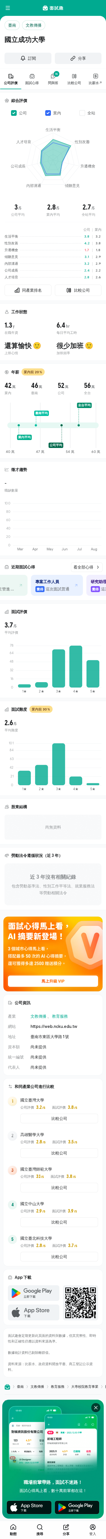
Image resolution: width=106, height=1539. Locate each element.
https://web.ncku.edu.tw (54, 1026)
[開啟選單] (8, 8)
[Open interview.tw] (7, 1387)
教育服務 (60, 1016)
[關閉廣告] (95, 1407)
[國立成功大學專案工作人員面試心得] (55, 585)
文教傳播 (38, 1016)
